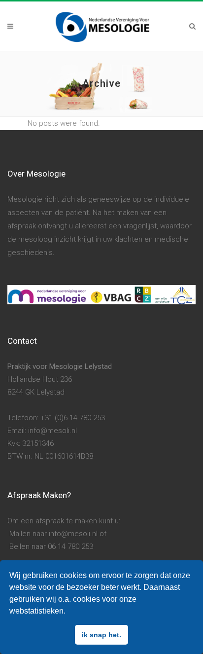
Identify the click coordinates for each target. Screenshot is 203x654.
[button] (69, 612)
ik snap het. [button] (101, 635)
